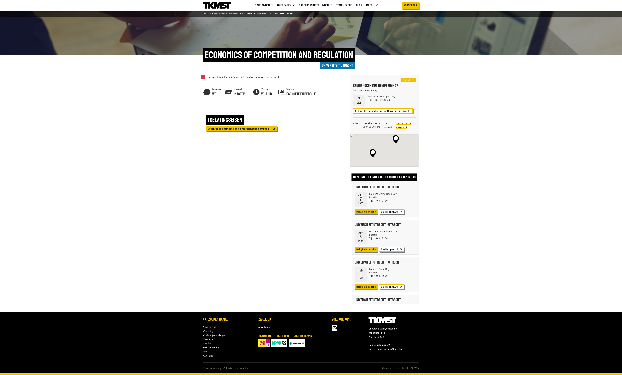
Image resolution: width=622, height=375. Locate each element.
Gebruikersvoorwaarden (235, 368)
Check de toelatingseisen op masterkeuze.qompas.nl (239, 128)
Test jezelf (208, 339)
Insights (207, 343)
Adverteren (264, 327)
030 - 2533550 (403, 123)
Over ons (208, 355)
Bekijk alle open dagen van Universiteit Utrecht (383, 111)
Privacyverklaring (212, 368)
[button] (396, 139)
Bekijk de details (366, 211)
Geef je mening (211, 347)
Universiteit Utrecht (337, 65)
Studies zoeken (211, 327)
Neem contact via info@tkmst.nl (385, 349)
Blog (205, 351)
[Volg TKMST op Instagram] (334, 329)
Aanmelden (410, 5)
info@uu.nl (401, 127)
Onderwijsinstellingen (214, 335)
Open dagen (209, 331)
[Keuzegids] (297, 342)
